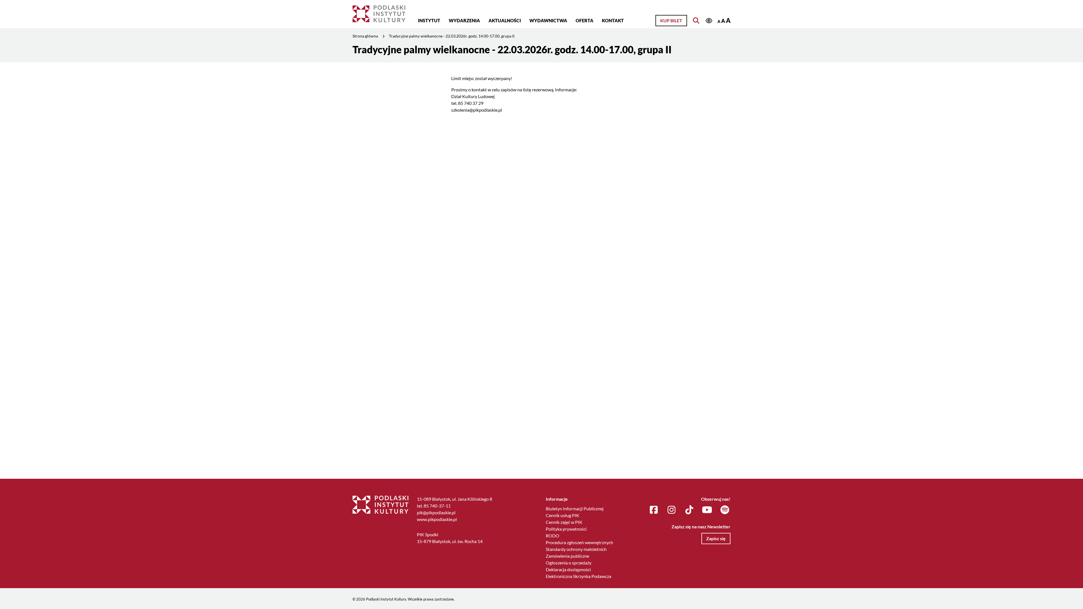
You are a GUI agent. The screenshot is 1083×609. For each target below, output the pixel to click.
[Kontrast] (708, 21)
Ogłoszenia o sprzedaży (568, 562)
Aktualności (504, 20)
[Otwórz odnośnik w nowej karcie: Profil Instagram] (671, 510)
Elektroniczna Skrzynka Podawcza (578, 576)
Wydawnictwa (548, 20)
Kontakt (613, 20)
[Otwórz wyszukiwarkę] (696, 20)
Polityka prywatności (566, 528)
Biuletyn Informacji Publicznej (575, 508)
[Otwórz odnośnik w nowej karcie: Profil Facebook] (653, 510)
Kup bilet (671, 20)
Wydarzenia (464, 20)
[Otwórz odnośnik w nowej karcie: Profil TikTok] (689, 510)
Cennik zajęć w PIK (564, 522)
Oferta (584, 20)
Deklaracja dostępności (568, 569)
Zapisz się (716, 538)
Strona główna (365, 36)
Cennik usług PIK (562, 515)
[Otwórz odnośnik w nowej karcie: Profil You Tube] (707, 510)
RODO (552, 535)
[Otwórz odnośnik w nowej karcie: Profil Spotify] (724, 510)
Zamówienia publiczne (567, 556)
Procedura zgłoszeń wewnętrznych (579, 542)
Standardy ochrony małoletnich (576, 549)
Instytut (429, 20)
